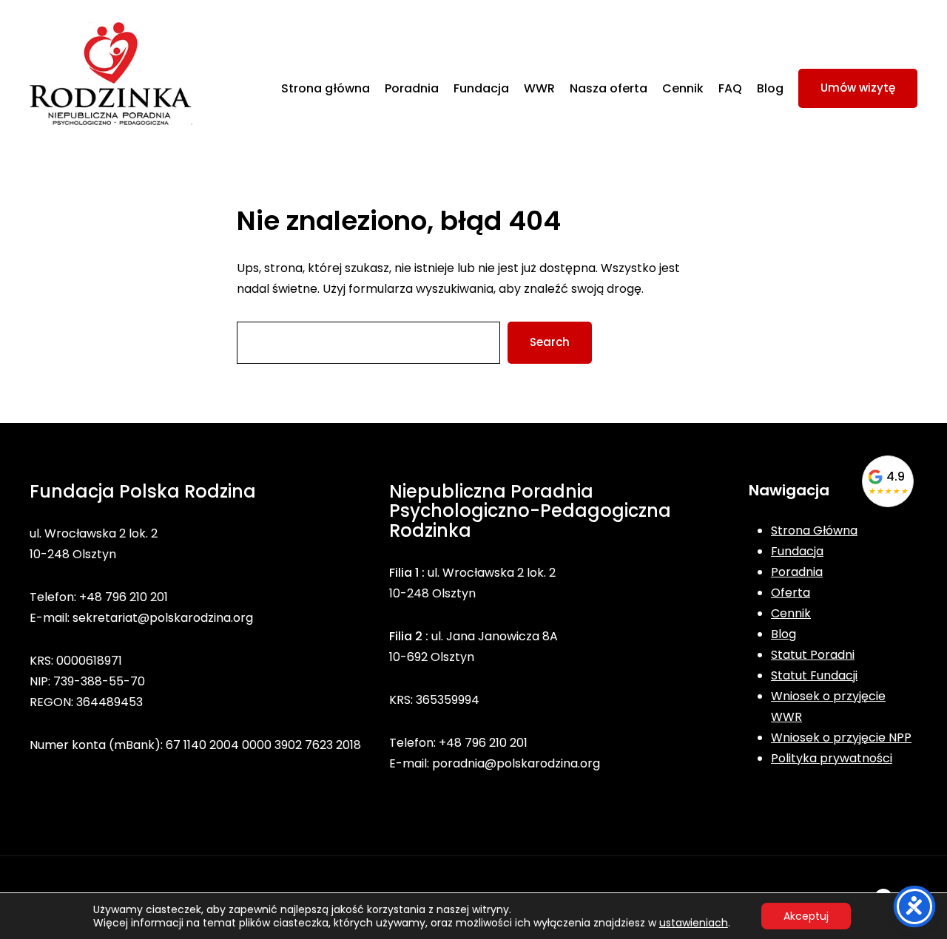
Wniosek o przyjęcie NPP (841, 737)
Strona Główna (814, 530)
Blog (783, 634)
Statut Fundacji (814, 675)
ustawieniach (693, 922)
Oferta (790, 592)
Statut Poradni (813, 654)
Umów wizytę (857, 87)
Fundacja (797, 551)
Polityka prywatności (831, 758)
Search (550, 342)
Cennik (791, 613)
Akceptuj (806, 916)
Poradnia (797, 571)
